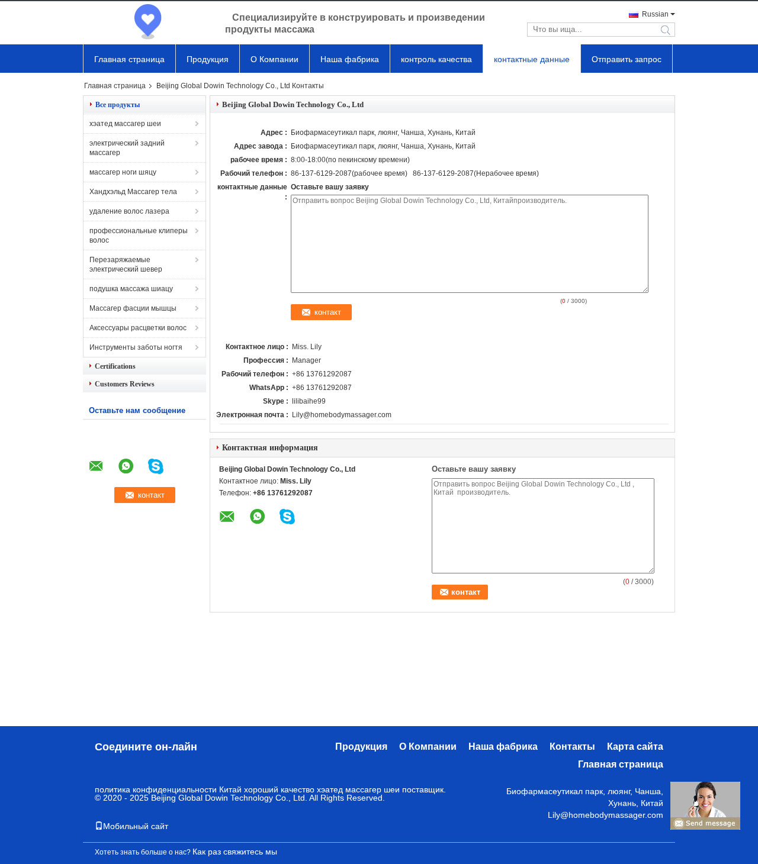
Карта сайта (635, 747)
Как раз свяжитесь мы (234, 851)
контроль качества (436, 59)
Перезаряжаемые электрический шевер (125, 264)
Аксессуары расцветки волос (138, 328)
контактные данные (532, 59)
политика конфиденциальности (156, 789)
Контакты (572, 747)
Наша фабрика (349, 59)
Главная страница (129, 59)
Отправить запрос (626, 59)
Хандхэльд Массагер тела (133, 192)
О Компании (274, 59)
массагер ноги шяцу (122, 172)
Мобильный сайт (135, 826)
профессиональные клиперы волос (138, 235)
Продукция (208, 59)
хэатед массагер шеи (125, 124)
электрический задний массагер (127, 148)
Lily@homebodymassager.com (341, 415)
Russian (655, 14)
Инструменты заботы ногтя (135, 347)
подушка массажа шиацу (131, 289)
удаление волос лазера (129, 211)
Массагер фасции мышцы (132, 308)
